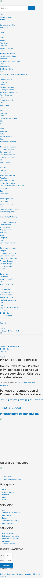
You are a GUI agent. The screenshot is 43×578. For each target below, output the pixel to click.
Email (2, 560)
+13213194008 (10, 408)
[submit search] (31, 8)
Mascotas (19, 382)
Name (2, 555)
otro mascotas (29, 382)
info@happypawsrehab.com (19, 413)
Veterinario (4, 385)
